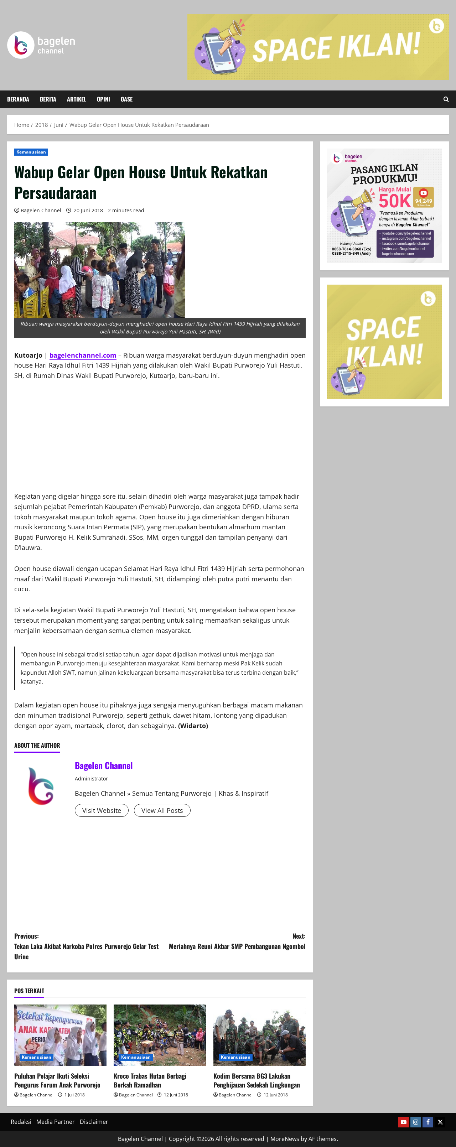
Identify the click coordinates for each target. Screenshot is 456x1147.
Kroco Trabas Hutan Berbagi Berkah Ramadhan (150, 1080)
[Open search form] (446, 99)
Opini (103, 99)
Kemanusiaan (31, 152)
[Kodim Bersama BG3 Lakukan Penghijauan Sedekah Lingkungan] (259, 1035)
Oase (127, 99)
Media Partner (55, 1122)
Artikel (76, 99)
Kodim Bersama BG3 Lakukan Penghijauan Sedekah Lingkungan (256, 1080)
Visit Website (101, 810)
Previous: (86, 946)
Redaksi (21, 1122)
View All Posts (162, 810)
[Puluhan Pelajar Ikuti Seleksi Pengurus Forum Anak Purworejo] (60, 1035)
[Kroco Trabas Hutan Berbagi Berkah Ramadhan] (160, 1035)
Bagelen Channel (41, 210)
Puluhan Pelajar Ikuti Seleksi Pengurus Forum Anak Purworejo (57, 1080)
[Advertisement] (160, 441)
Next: (237, 941)
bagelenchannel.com (83, 355)
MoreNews (284, 1139)
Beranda (18, 99)
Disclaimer (94, 1122)
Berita (48, 99)
